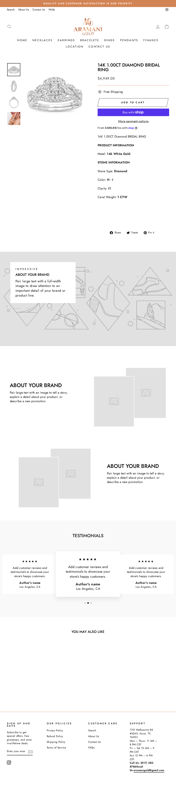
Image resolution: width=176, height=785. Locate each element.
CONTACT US (99, 47)
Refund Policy (55, 736)
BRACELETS (89, 40)
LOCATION (75, 47)
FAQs (52, 9)
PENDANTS (129, 40)
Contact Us (38, 9)
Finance (151, 40)
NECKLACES (42, 40)
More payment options (133, 121)
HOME (22, 40)
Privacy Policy (55, 730)
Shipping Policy (56, 742)
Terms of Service (56, 747)
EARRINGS (66, 40)
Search (11, 9)
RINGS (109, 40)
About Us (23, 9)
